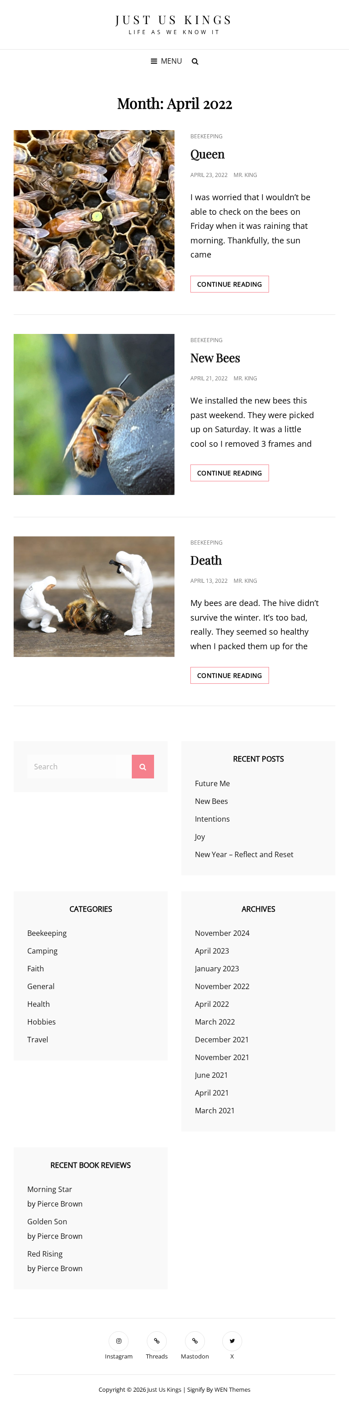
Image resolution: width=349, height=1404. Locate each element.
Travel (37, 1040)
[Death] (94, 596)
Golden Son (47, 1222)
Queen (207, 154)
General (41, 986)
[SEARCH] (195, 61)
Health (38, 1004)
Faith (35, 969)
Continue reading (233, 283)
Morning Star (49, 1189)
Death (206, 560)
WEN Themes (232, 1389)
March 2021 (215, 1111)
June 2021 (211, 1075)
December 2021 (222, 1040)
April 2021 (212, 1093)
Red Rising (45, 1254)
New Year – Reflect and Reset (244, 854)
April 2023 (212, 951)
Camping (42, 951)
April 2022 (212, 1004)
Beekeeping (206, 136)
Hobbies (41, 1022)
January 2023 (217, 969)
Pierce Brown (60, 1204)
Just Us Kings (174, 19)
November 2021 (222, 1057)
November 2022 (222, 986)
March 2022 (215, 1022)
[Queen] (94, 210)
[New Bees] (94, 414)
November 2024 (222, 933)
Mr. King (245, 175)
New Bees (215, 357)
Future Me (212, 783)
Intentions (212, 819)
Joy (200, 837)
